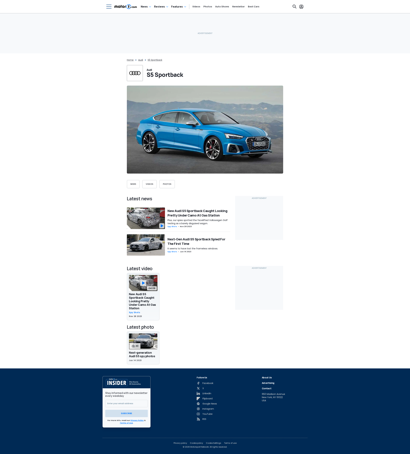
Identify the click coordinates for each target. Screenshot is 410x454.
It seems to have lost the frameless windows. (193, 248)
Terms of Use (126, 423)
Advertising (268, 382)
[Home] (126, 6)
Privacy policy (180, 443)
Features (177, 6)
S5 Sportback (155, 60)
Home (130, 60)
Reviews (159, 6)
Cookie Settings (213, 443)
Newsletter (238, 6)
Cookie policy (196, 443)
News (144, 6)
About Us (267, 377)
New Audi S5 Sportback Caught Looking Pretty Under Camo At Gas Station (197, 213)
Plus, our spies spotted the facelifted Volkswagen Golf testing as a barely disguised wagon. (198, 222)
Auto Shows (222, 6)
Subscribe (126, 413)
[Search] (294, 6)
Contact (266, 388)
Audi (140, 60)
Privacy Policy (137, 420)
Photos (207, 6)
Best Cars (253, 6)
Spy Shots (172, 226)
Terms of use (230, 443)
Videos (196, 6)
